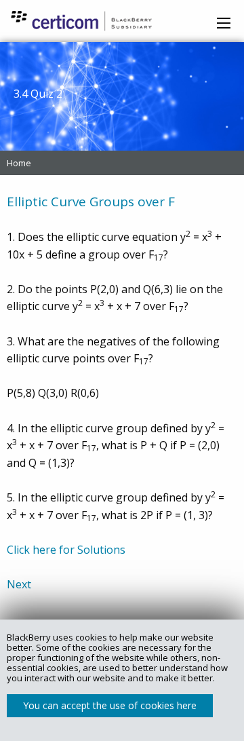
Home (19, 163)
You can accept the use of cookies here (110, 705)
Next (19, 584)
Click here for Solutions (66, 549)
